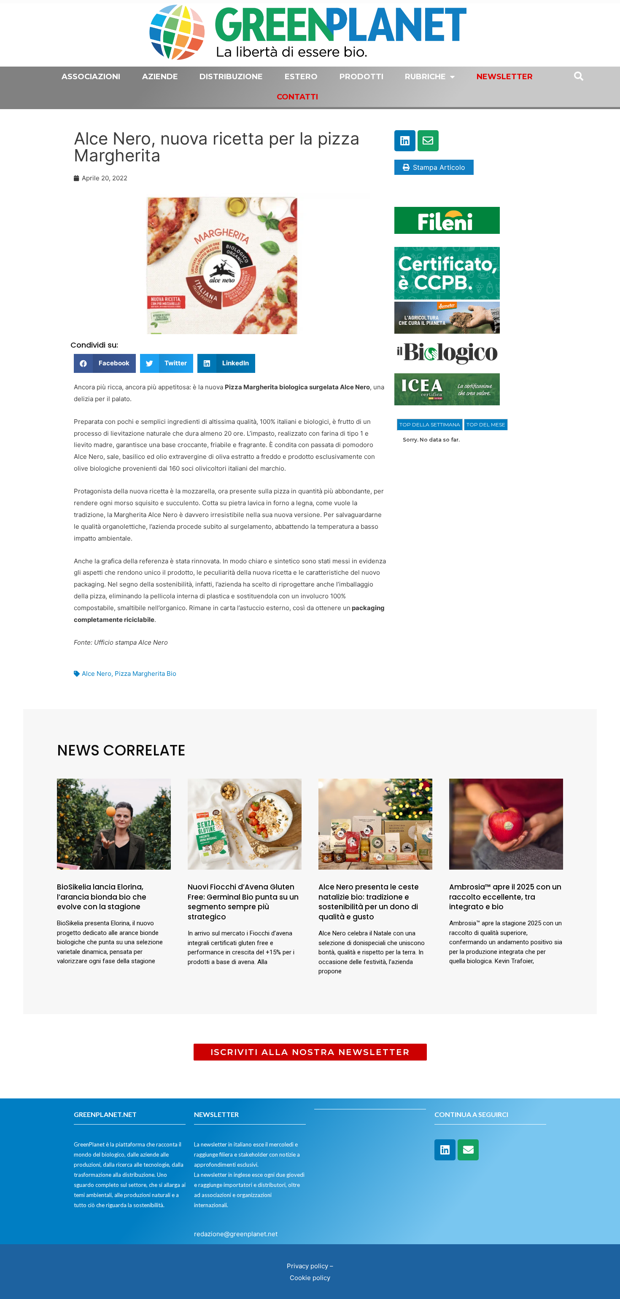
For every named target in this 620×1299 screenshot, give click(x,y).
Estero (301, 76)
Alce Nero (96, 674)
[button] (105, 363)
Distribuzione (231, 76)
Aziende (160, 76)
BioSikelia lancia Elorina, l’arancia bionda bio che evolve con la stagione (101, 897)
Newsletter (505, 76)
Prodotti (361, 76)
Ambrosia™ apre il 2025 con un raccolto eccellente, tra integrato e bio (505, 897)
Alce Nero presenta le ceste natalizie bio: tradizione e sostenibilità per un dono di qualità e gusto (368, 902)
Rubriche (425, 76)
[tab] (430, 425)
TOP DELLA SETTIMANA (429, 424)
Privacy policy (307, 1266)
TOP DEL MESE (485, 424)
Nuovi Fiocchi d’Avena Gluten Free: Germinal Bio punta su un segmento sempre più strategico (243, 902)
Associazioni (91, 76)
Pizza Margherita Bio (145, 674)
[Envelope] (428, 140)
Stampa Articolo (439, 167)
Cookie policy (310, 1278)
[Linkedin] (404, 140)
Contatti (297, 97)
